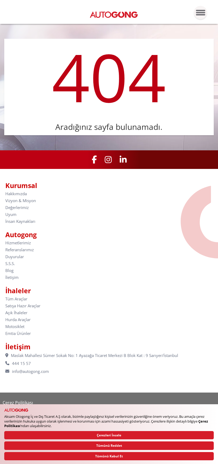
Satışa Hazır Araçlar (22, 306)
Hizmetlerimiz (18, 243)
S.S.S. (10, 264)
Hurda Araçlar (18, 320)
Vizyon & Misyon (20, 201)
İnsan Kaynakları (20, 221)
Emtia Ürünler (18, 333)
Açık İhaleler (16, 313)
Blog (9, 271)
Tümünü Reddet (109, 446)
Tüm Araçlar (16, 299)
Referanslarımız (19, 250)
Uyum (10, 214)
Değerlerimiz (17, 208)
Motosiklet (14, 327)
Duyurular (14, 257)
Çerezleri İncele (109, 435)
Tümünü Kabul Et (109, 456)
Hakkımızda (16, 194)
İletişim (12, 277)
